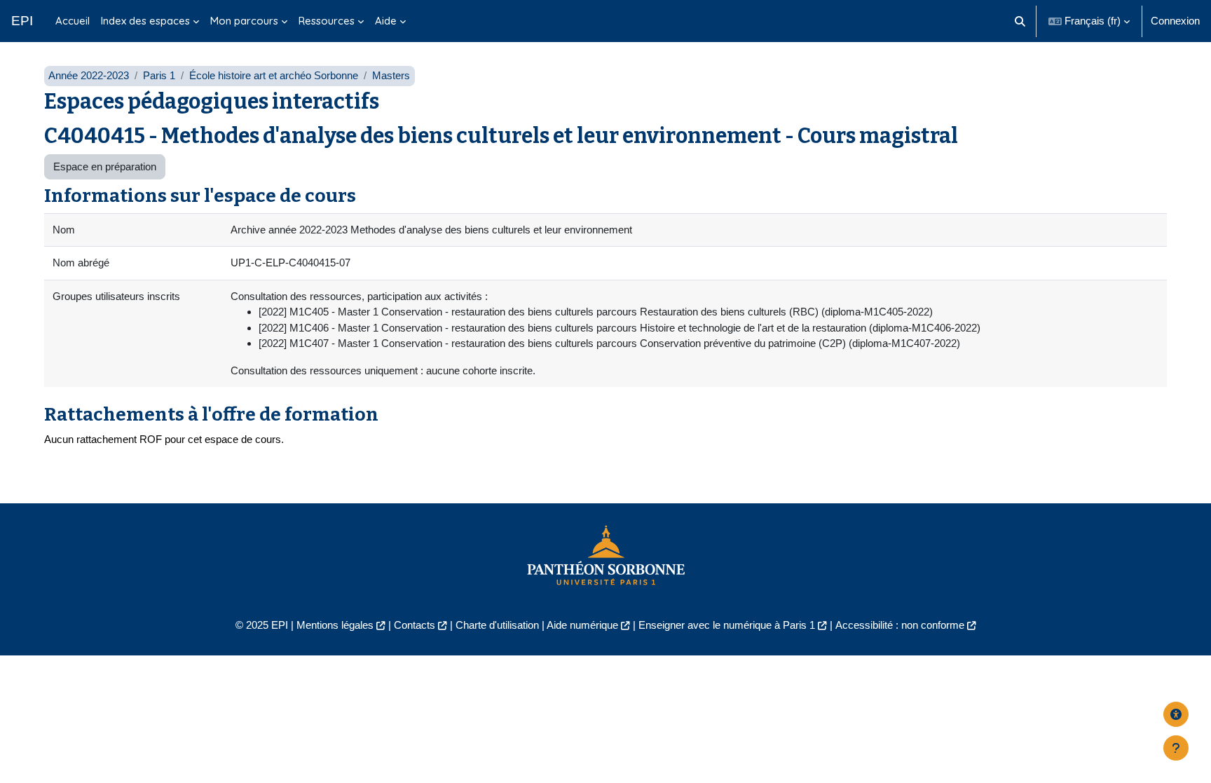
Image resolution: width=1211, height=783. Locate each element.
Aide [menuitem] (386, 20)
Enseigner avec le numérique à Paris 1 (726, 625)
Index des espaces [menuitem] (145, 20)
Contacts (414, 625)
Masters (391, 75)
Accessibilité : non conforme (899, 625)
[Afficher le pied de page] (1176, 748)
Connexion (1175, 21)
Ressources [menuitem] (327, 20)
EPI (22, 20)
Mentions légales (335, 625)
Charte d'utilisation (497, 625)
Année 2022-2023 (88, 75)
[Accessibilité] (1176, 714)
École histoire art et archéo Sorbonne (273, 75)
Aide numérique (582, 625)
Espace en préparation (104, 166)
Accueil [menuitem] (72, 20)
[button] (1021, 21)
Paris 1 (159, 75)
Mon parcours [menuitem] (244, 20)
